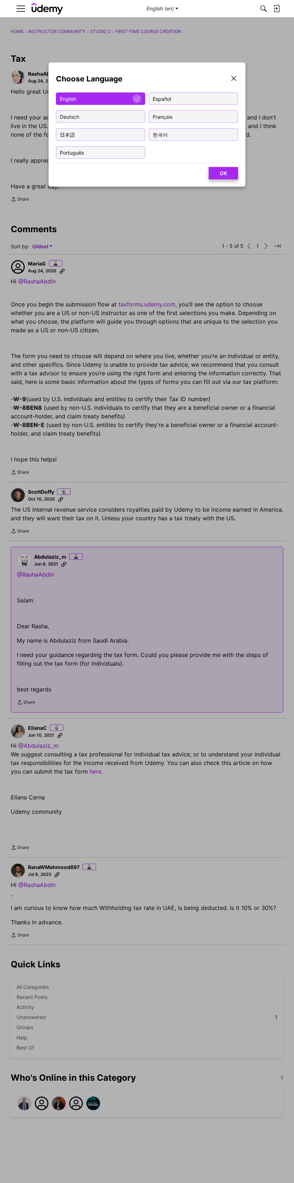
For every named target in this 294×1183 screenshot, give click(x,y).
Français (162, 116)
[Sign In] (276, 8)
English (68, 98)
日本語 (67, 134)
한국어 (160, 134)
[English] (47, 9)
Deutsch (69, 116)
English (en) (160, 8)
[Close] (233, 79)
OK (223, 173)
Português (72, 152)
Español (162, 98)
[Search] (263, 8)
